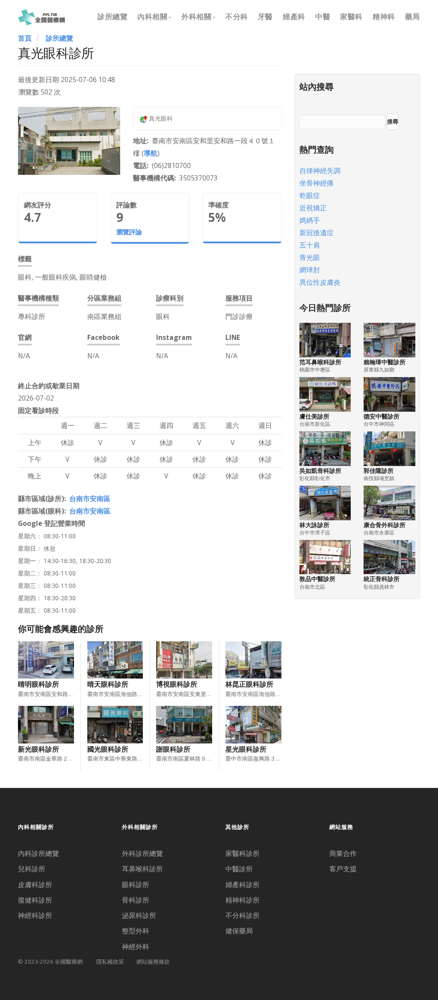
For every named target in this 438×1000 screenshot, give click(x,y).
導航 (150, 153)
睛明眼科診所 (38, 684)
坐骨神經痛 (316, 183)
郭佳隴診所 (379, 470)
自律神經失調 (319, 170)
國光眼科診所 (107, 749)
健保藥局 (239, 930)
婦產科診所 (242, 884)
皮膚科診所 (35, 884)
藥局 (412, 16)
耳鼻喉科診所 (142, 868)
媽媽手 (309, 220)
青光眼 (309, 257)
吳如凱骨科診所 (320, 470)
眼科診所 (135, 884)
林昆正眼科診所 (249, 684)
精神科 (384, 16)
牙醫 (265, 16)
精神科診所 (242, 900)
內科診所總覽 (38, 853)
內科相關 (152, 16)
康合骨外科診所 (384, 525)
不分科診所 (242, 915)
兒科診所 (31, 868)
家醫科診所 (242, 853)
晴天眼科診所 (107, 684)
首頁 (25, 38)
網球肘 (309, 269)
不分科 (236, 16)
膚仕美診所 (314, 416)
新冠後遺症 (316, 232)
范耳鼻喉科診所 (320, 362)
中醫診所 (239, 868)
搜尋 (392, 121)
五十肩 (309, 245)
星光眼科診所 (245, 749)
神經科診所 (35, 915)
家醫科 (351, 16)
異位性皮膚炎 (319, 282)
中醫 (322, 16)
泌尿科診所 (139, 915)
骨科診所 (135, 900)
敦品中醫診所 (317, 579)
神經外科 (135, 946)
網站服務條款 (153, 961)
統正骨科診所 (382, 579)
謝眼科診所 (173, 749)
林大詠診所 (314, 525)
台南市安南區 (89, 498)
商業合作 (343, 853)
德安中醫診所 (382, 416)
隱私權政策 (110, 961)
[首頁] (41, 16)
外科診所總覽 (142, 853)
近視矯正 (313, 207)
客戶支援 (343, 868)
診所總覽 (112, 16)
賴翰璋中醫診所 (384, 362)
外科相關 (196, 16)
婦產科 (294, 16)
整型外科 (135, 930)
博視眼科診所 (176, 684)
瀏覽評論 (129, 231)
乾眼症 (309, 195)
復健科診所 (35, 900)
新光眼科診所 (38, 749)
